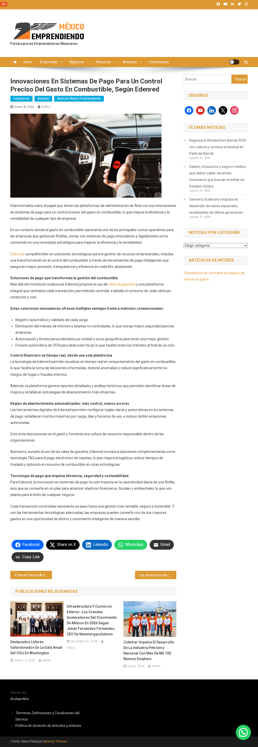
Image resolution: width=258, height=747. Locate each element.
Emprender (49, 62)
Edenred (17, 254)
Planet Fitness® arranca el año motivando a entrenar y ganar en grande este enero (34, 575)
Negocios (77, 62)
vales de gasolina (122, 284)
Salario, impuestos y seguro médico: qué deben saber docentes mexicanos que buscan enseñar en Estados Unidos (217, 176)
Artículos (130, 62)
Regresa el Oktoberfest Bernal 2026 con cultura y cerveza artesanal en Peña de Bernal (217, 146)
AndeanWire (19, 699)
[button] (243, 732)
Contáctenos (159, 62)
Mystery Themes (55, 741)
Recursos (103, 62)
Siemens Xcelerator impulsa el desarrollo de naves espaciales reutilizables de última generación (216, 205)
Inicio (28, 62)
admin (46, 660)
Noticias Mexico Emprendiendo (79, 98)
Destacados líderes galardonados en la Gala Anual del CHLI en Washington (36, 647)
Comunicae (21, 98)
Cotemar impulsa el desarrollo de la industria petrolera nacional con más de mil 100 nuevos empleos (148, 650)
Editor (46, 107)
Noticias (43, 98)
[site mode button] (234, 62)
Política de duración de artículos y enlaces (48, 726)
